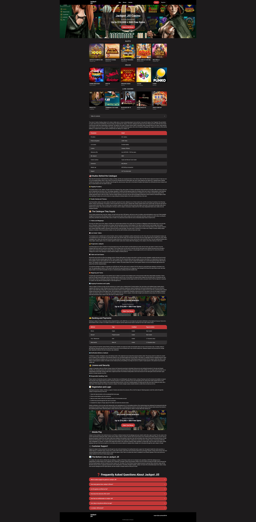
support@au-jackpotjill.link (160, 515)
